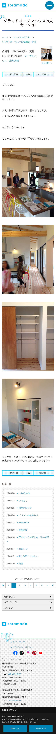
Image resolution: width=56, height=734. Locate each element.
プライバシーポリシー (23, 647)
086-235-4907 (14, 674)
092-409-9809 (14, 700)
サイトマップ (19, 642)
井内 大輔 (14, 60)
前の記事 (14, 74)
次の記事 (42, 74)
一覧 (28, 74)
